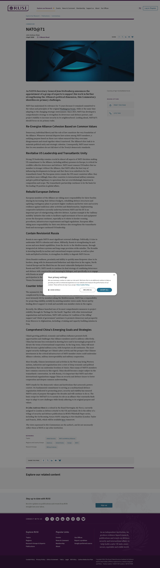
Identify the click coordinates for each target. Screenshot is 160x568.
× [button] (114, 275)
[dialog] (80, 284)
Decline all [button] (87, 290)
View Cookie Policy (82, 285)
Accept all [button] (104, 290)
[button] (54, 290)
